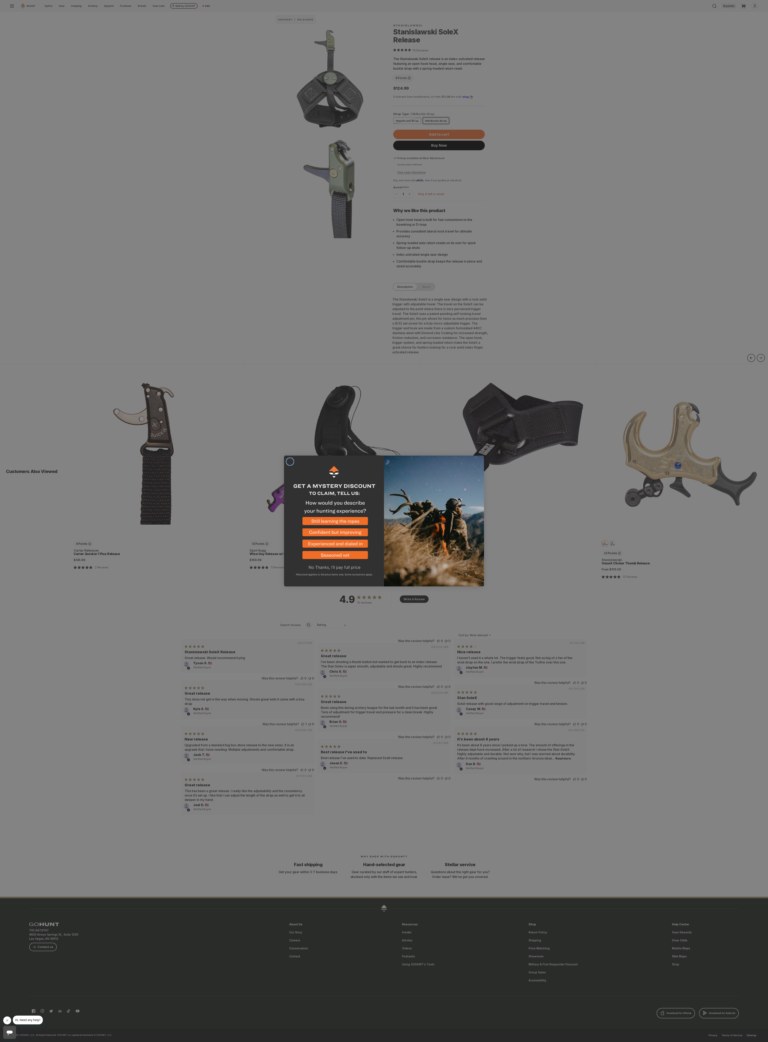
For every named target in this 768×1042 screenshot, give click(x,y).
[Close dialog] (290, 461)
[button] (334, 522)
